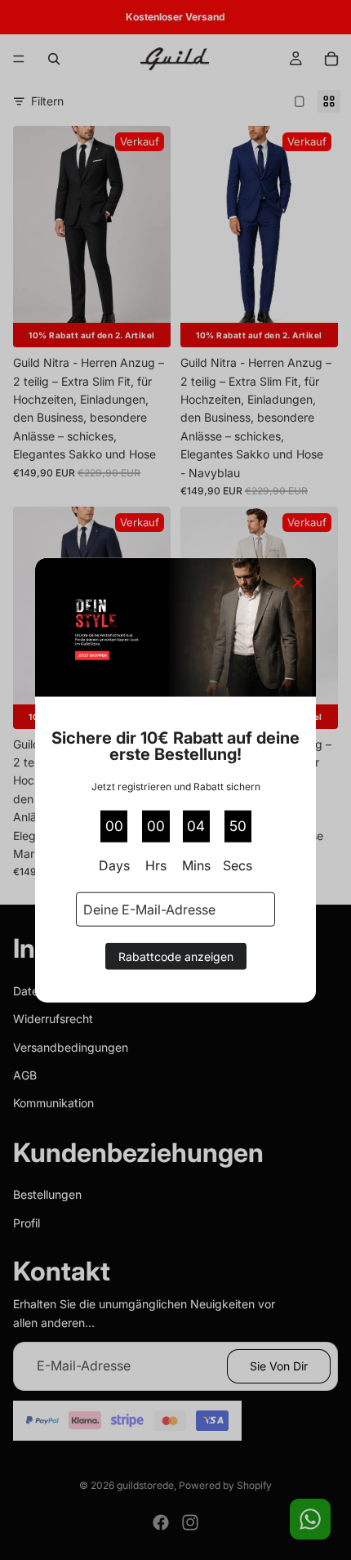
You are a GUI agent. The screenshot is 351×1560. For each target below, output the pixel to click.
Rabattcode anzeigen (175, 956)
